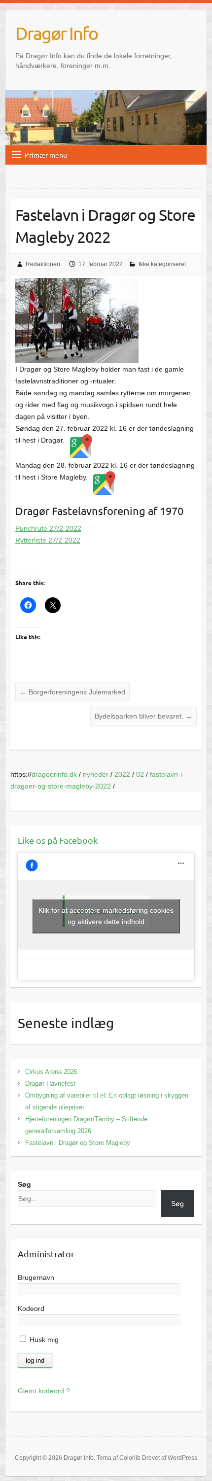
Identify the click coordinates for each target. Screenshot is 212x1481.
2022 (122, 774)
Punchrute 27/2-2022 (48, 528)
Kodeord (31, 1308)
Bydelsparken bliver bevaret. (143, 716)
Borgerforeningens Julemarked (72, 692)
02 (140, 774)
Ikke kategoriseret (162, 264)
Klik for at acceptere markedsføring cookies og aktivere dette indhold (106, 916)
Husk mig (43, 1339)
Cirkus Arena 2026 (51, 1071)
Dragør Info (56, 33)
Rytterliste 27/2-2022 (47, 540)
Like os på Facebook (58, 840)
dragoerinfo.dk (54, 774)
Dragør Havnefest (50, 1083)
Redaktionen (43, 264)
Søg (24, 1184)
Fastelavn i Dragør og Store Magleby (77, 1142)
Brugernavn (36, 1277)
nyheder (95, 774)
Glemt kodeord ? (44, 1391)
